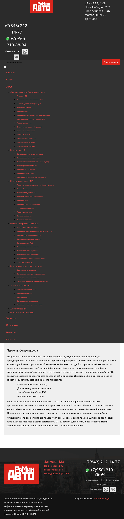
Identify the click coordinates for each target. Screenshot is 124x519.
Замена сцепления (24, 219)
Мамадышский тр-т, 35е (95, 17)
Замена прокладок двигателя (28, 204)
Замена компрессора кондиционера (31, 274)
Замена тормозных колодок (27, 254)
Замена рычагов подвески (27, 165)
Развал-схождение (24, 123)
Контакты (11, 339)
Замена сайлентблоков (26, 169)
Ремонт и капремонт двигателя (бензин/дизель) (35, 185)
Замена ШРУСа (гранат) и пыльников (31, 177)
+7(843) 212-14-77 (102, 462)
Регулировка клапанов (25, 208)
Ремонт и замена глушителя (28, 277)
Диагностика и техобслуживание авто (27, 92)
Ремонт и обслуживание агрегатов (26, 266)
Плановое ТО (22, 96)
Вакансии (11, 332)
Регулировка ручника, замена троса (31, 258)
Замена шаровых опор (25, 173)
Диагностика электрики (26, 142)
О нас (9, 79)
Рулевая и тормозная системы (24, 223)
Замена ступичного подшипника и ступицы (33, 161)
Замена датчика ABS (25, 243)
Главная (10, 72)
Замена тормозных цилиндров (29, 235)
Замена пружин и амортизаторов (30, 154)
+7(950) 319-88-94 (102, 472)
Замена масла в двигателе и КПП (30, 99)
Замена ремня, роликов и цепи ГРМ (31, 119)
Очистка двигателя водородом (29, 103)
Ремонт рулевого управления (28, 227)
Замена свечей (23, 111)
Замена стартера (24, 297)
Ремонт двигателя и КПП (21, 181)
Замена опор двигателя (26, 192)
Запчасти (11, 318)
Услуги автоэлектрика (20, 285)
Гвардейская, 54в (97, 11)
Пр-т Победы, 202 (97, 7)
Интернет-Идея (102, 498)
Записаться (111, 62)
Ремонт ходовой (17, 150)
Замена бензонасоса (25, 188)
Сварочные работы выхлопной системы (32, 281)
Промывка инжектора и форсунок (30, 305)
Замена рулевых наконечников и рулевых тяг (34, 231)
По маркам (12, 325)
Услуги (9, 86)
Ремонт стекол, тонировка (22, 312)
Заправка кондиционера (26, 270)
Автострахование (18, 308)
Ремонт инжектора (24, 212)
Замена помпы (22, 200)
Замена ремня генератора (27, 301)
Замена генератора (24, 293)
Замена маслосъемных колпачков (30, 196)
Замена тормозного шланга (28, 246)
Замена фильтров (24, 107)
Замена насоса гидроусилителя (29, 239)
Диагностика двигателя (26, 130)
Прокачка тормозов (24, 262)
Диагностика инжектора (26, 138)
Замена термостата (24, 216)
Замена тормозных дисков (27, 250)
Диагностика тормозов (26, 146)
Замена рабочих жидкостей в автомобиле (33, 115)
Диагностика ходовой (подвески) (29, 127)
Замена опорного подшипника (28, 158)
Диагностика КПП (23, 134)
